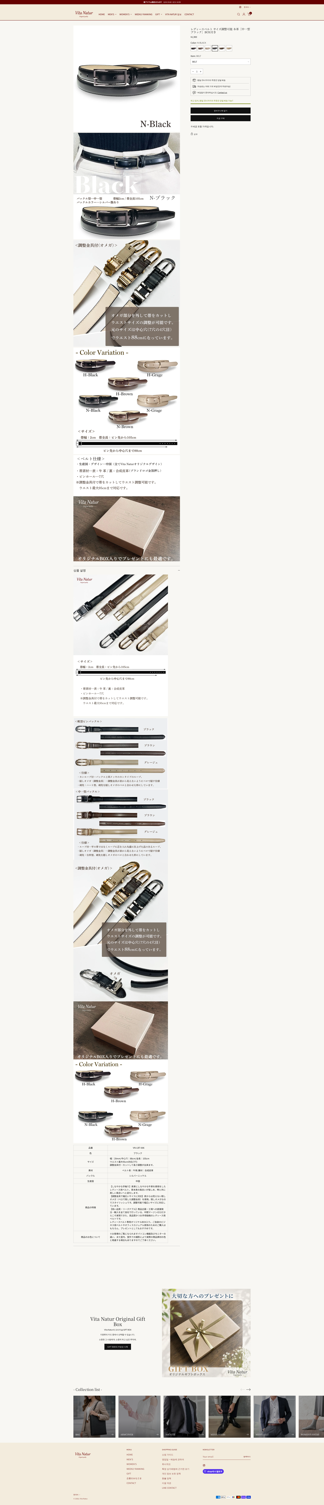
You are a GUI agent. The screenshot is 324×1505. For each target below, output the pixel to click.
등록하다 (247, 1456)
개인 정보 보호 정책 (171, 1473)
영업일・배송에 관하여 (173, 1459)
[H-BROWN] (201, 48)
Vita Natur (83, 1498)
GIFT (129, 1473)
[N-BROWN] (222, 48)
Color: (198, 42)
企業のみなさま (134, 1478)
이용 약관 (166, 1483)
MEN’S (130, 1459)
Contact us (222, 92)
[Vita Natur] (84, 14)
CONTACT (131, 1483)
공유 (196, 134)
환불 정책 (166, 1478)
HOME (130, 1454)
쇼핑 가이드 (167, 1454)
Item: (196, 56)
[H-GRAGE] (208, 48)
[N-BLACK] (215, 48)
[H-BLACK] (194, 48)
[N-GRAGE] (229, 48)
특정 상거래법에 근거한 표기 (175, 1468)
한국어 (246, 7)
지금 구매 (221, 118)
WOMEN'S (132, 1464)
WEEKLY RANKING (135, 1468)
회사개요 (166, 1464)
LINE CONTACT (169, 1487)
